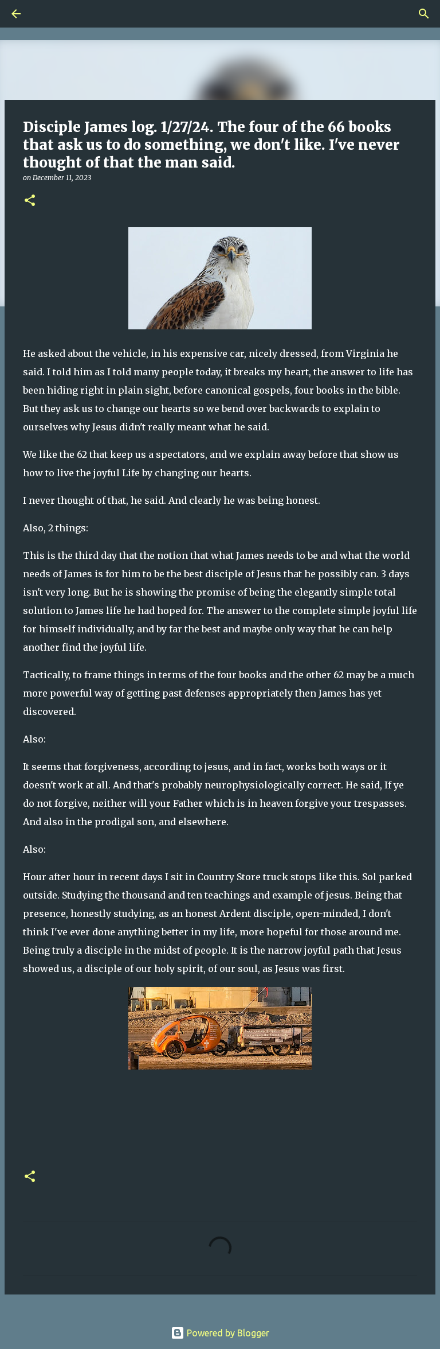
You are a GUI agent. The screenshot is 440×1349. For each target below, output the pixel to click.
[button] (30, 201)
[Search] (48, 14)
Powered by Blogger (226, 1333)
